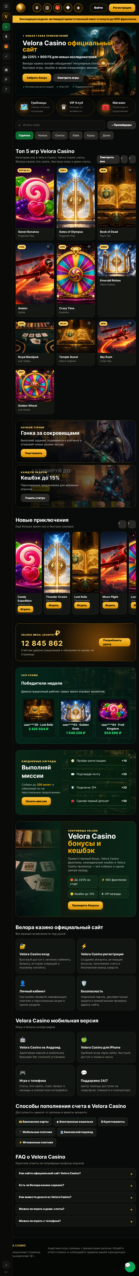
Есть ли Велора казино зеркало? (41, 1185)
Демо (106, 135)
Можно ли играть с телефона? (40, 1221)
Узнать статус (35, 498)
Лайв (75, 135)
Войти (98, 7)
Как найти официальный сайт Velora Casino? (50, 1173)
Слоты (59, 135)
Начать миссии (36, 801)
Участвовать (33, 453)
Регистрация (122, 7)
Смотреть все (107, 159)
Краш (91, 135)
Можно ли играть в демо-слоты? (41, 1209)
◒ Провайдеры (122, 125)
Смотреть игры (68, 77)
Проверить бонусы (85, 905)
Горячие (24, 135)
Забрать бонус (37, 77)
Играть (25, 609)
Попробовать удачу (112, 642)
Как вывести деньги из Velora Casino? (45, 1197)
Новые (42, 135)
